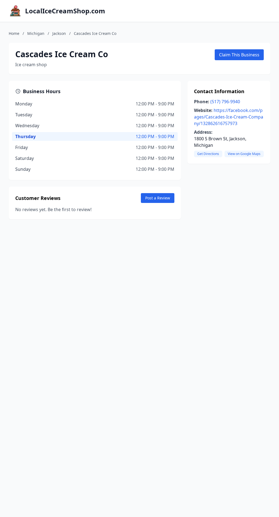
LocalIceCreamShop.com (65, 11)
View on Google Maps (244, 153)
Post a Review (157, 197)
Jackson (59, 33)
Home (14, 33)
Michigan (35, 33)
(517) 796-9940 (225, 102)
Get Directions (208, 153)
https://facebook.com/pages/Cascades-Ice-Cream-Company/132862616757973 (228, 116)
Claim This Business (239, 55)
